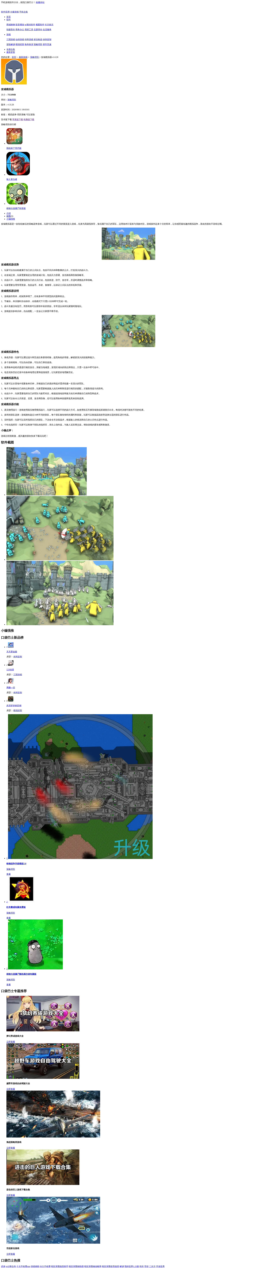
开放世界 (160, 1266)
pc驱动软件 (30, 24)
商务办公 (20, 29)
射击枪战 (38, 39)
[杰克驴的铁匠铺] (10, 701)
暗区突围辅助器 (76, 1266)
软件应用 (5, 12)
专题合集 (10, 49)
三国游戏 (10, 39)
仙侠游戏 (20, 39)
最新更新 (10, 52)
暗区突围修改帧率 (92, 1266)
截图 (8, 216)
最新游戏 (23, 57)
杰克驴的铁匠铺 (13, 705)
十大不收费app (23, 1266)
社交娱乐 (49, 24)
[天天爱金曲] (10, 647)
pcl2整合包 (11, 1266)
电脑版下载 (29, 119)
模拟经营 (20, 44)
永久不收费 (45, 1266)
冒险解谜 (10, 44)
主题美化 (38, 29)
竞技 (146, 1266)
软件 (8, 19)
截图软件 (40, 24)
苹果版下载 (17, 119)
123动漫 (10, 669)
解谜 (122, 1266)
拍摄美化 (10, 29)
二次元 (152, 1266)
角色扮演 (29, 44)
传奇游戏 (29, 39)
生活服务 (47, 29)
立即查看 (10, 1042)
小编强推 (10, 219)
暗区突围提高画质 (110, 1266)
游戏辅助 (35, 1266)
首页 (8, 17)
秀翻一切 (10, 687)
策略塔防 (38, 44)
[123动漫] (10, 665)
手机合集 (23, 12)
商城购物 (10, 24)
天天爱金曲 (11, 652)
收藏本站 (40, 2)
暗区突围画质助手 (59, 1266)
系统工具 (29, 29)
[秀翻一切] (10, 683)
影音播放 (20, 24)
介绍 (8, 213)
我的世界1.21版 (131, 1266)
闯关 (141, 1266)
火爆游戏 (14, 12)
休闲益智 (47, 39)
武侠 (3, 1266)
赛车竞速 (47, 44)
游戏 (8, 34)
